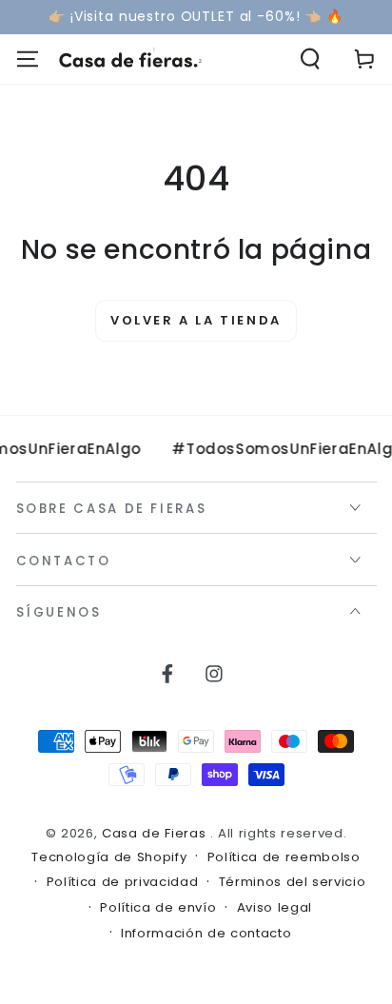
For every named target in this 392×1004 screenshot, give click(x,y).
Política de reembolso (284, 857)
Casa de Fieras (156, 833)
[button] (311, 59)
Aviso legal (274, 907)
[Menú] (27, 59)
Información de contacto (206, 933)
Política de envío (158, 907)
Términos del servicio (292, 882)
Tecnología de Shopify (108, 857)
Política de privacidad (123, 882)
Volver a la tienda (196, 320)
